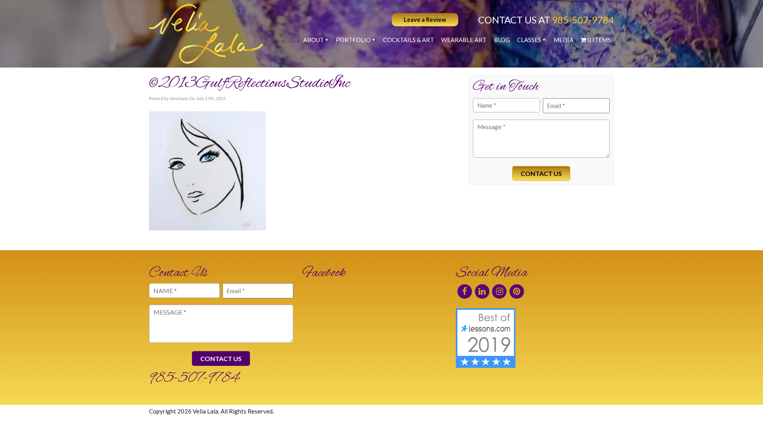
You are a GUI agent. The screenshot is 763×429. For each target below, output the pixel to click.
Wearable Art (463, 39)
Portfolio (353, 39)
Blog (502, 39)
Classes (529, 39)
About (313, 39)
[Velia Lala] (206, 34)
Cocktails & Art (408, 39)
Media (563, 39)
